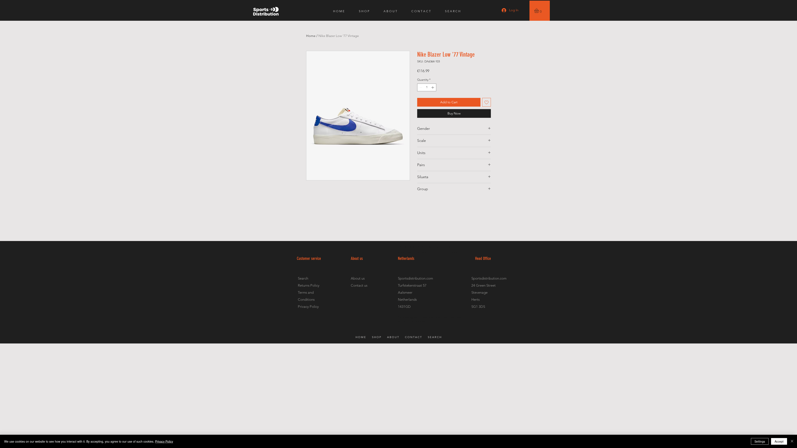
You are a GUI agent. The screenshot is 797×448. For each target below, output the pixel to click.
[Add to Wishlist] (486, 102)
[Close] (792, 441)
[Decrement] (420, 87)
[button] (539, 10)
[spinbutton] (426, 87)
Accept (779, 441)
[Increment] (433, 87)
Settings (759, 441)
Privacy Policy (164, 441)
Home (310, 36)
